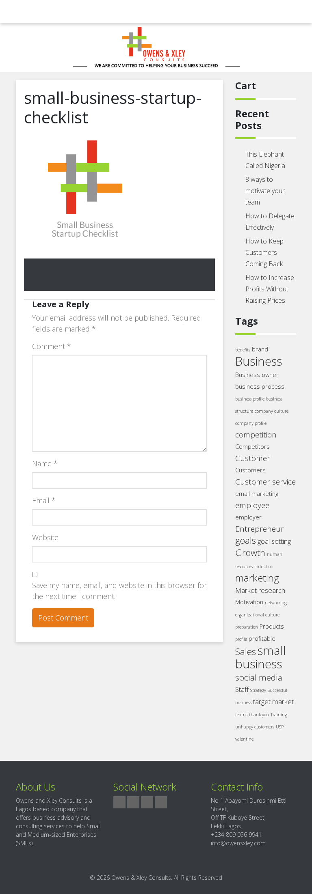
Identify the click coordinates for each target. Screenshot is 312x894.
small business (260, 657)
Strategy (258, 690)
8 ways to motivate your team (265, 191)
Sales (245, 651)
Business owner (257, 375)
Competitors (252, 446)
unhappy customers (254, 727)
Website (45, 537)
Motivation (249, 602)
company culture (271, 411)
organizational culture (257, 615)
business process (259, 386)
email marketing (256, 494)
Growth (250, 552)
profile (241, 639)
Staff (242, 689)
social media (258, 677)
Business (258, 361)
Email (44, 500)
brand (260, 349)
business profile (249, 399)
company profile (250, 423)
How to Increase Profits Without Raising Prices (269, 289)
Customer (252, 458)
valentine (244, 739)
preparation (246, 627)
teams (241, 714)
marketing (257, 577)
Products (272, 626)
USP (280, 727)
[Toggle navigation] (21, 11)
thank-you (259, 714)
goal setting (274, 541)
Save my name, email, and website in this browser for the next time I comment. (119, 590)
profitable (262, 638)
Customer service (265, 481)
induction (263, 566)
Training (279, 714)
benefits (242, 350)
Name (45, 463)
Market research (260, 590)
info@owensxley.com (238, 843)
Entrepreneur (259, 528)
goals (245, 540)
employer (248, 517)
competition (256, 434)
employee (252, 505)
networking (276, 602)
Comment (51, 346)
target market (273, 701)
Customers (250, 470)
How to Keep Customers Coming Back (264, 252)
